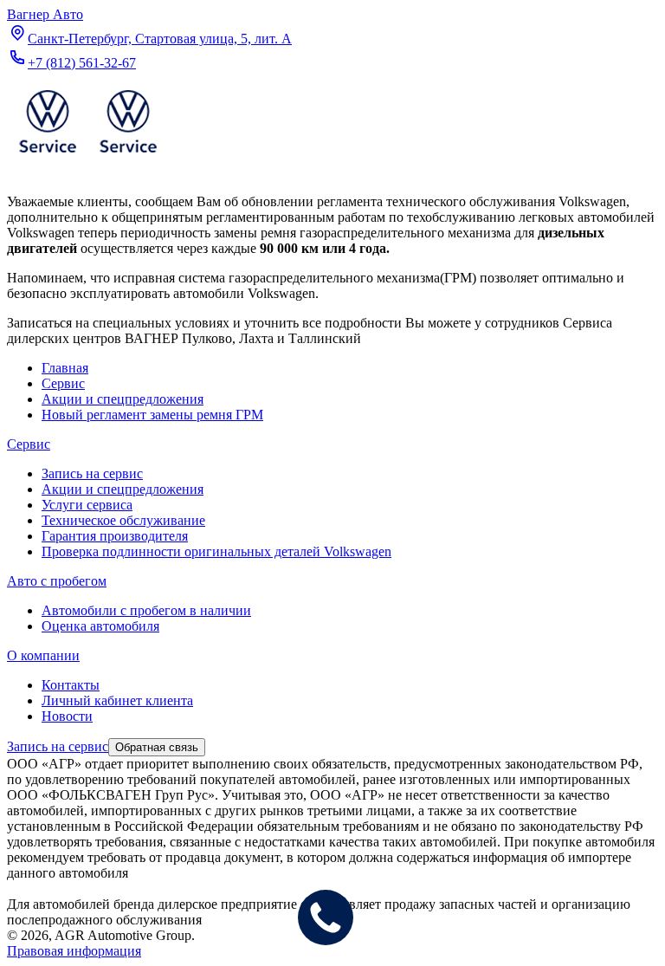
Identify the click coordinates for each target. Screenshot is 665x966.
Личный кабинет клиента (117, 700)
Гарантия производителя (115, 535)
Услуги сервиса (87, 504)
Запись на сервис (92, 473)
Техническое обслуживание (123, 520)
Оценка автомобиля (100, 626)
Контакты (71, 684)
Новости (67, 716)
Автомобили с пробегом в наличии (146, 610)
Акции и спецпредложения (122, 489)
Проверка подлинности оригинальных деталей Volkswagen (216, 551)
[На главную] (87, 156)
